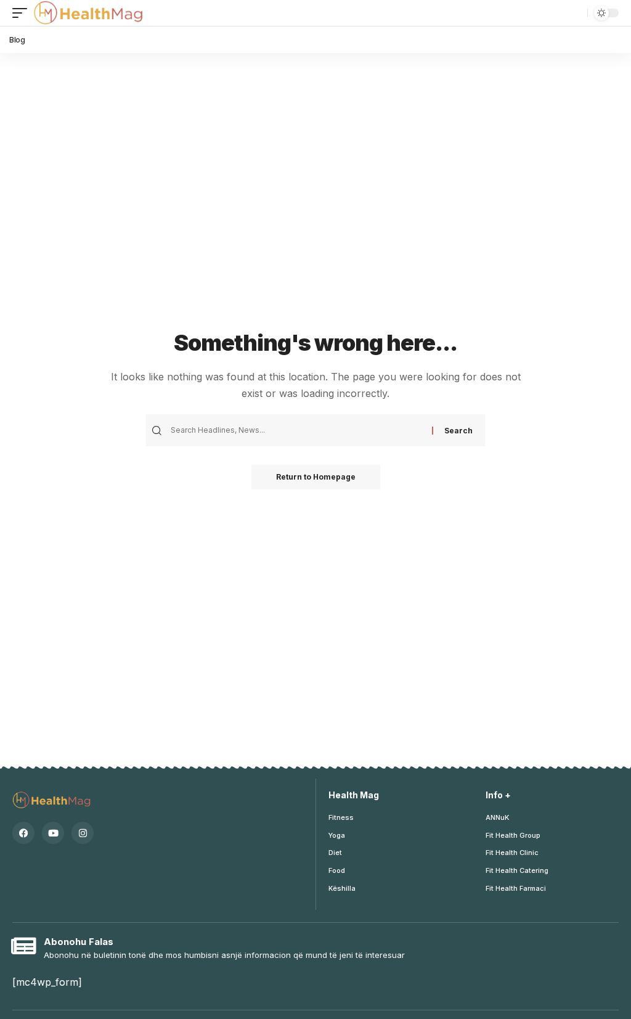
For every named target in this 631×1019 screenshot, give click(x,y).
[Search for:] (300, 430)
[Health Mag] (89, 13)
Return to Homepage (316, 476)
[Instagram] (82, 833)
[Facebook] (23, 833)
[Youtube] (53, 833)
